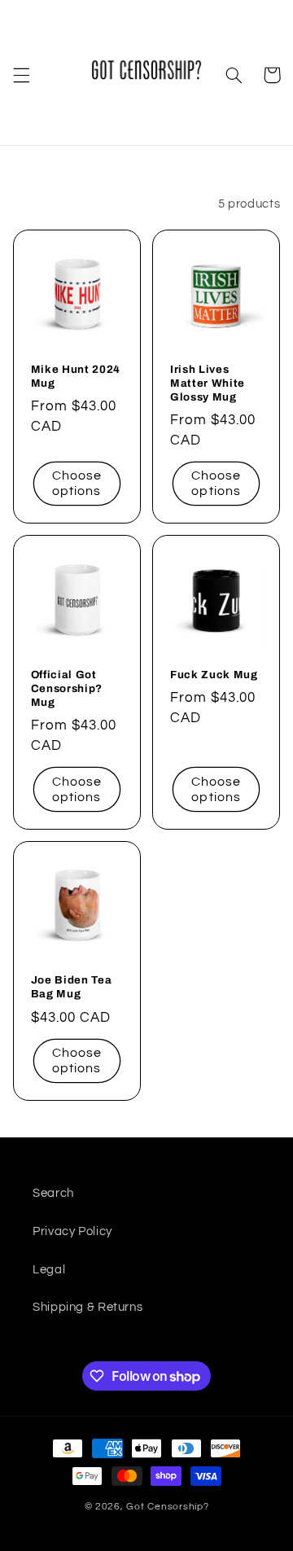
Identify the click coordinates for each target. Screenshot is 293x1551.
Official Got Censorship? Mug (67, 688)
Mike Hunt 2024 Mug (75, 376)
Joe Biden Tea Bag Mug (71, 987)
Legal (49, 1270)
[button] (21, 75)
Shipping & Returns (87, 1307)
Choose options (77, 483)
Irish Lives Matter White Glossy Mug (207, 383)
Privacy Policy (72, 1231)
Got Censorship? (167, 1506)
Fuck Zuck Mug (214, 674)
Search (53, 1193)
